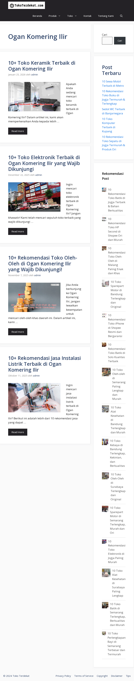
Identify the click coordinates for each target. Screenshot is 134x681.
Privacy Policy (63, 675)
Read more (17, 131)
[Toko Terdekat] (26, 5)
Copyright (102, 675)
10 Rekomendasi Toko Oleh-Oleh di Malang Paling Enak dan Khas (117, 260)
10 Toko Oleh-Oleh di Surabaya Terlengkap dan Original (118, 486)
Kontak (87, 15)
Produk (53, 15)
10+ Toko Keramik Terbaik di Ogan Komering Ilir (41, 65)
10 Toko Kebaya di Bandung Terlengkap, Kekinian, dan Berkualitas (118, 453)
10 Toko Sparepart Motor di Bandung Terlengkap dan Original (118, 294)
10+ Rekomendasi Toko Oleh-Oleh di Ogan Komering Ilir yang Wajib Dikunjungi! (42, 263)
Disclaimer (117, 675)
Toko (70, 15)
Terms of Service (83, 675)
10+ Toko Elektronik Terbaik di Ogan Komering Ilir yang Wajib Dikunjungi (44, 163)
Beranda (37, 15)
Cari (104, 34)
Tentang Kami (106, 15)
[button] (121, 16)
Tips (128, 675)
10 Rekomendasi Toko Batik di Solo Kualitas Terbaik (117, 353)
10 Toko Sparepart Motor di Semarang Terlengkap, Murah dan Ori (118, 520)
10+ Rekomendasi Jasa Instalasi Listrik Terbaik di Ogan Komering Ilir (44, 364)
